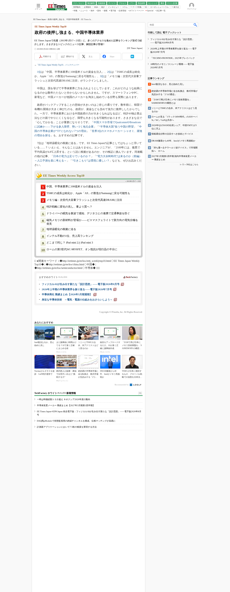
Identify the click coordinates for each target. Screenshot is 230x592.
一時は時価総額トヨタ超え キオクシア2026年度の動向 (63, 399)
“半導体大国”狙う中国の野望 (116, 126)
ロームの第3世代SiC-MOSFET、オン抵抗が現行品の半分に (81, 249)
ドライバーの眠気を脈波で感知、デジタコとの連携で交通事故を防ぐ (88, 213)
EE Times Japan (39, 19)
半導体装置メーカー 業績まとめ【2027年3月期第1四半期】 (66, 405)
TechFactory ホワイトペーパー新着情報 (55, 393)
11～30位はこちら (190, 164)
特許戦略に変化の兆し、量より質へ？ (69, 206)
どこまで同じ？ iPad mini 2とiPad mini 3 (69, 242)
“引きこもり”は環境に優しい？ (90, 160)
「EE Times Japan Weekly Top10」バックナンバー (57, 65)
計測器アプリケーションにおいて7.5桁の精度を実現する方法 (67, 427)
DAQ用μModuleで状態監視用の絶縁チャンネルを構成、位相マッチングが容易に (76, 421)
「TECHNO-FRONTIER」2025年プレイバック (172, 58)
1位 (39, 71)
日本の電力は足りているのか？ (72, 156)
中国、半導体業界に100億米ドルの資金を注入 (74, 186)
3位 (102, 76)
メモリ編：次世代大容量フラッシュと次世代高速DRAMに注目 (84, 199)
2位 (109, 71)
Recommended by (122, 385)
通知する (70, 56)
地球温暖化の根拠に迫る (61, 229)
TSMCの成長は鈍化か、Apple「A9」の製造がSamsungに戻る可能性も (88, 193)
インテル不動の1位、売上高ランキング (70, 235)
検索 (195, 24)
